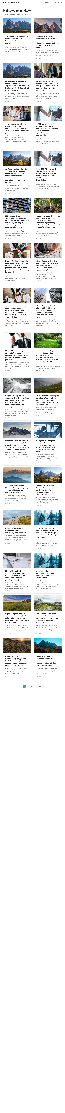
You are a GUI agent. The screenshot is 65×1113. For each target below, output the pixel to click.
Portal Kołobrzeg (11, 2)
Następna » (38, 686)
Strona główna (57, 2)
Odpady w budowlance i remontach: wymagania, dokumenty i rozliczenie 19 (15, 530)
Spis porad (47, 2)
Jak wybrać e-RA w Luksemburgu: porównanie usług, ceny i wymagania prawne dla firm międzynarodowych (45, 575)
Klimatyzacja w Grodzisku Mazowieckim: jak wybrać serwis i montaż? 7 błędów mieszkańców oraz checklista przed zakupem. (46, 490)
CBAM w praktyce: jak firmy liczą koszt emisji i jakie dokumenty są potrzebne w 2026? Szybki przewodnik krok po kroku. (17, 128)
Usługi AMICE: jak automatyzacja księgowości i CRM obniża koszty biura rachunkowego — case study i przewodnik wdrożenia (16, 660)
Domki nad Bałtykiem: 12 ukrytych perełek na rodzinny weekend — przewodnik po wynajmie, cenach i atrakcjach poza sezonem (46, 532)
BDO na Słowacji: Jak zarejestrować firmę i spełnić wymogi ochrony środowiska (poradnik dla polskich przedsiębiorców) (16, 575)
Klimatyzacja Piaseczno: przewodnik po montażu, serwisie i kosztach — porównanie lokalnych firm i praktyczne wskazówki (45, 660)
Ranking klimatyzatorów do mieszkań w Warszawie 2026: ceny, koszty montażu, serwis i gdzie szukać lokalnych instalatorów (47, 618)
